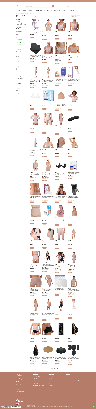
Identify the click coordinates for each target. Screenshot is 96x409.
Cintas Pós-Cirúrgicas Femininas (21, 23)
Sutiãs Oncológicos (19, 27)
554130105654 (18, 387)
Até (21, 95)
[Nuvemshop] (31, 405)
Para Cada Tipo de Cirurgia (21, 10)
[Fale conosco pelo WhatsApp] (94, 407)
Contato (50, 390)
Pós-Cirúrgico (30, 10)
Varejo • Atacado (82, 1)
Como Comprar (51, 380)
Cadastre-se (70, 6)
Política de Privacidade (53, 388)
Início (17, 13)
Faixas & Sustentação (19, 28)
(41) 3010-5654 (18, 389)
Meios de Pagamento (52, 376)
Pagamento (51, 385)
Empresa (50, 378)
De (16, 95)
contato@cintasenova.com (20, 391)
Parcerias (50, 387)
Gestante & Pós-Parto (48, 10)
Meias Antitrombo (19, 31)
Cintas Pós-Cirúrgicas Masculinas (21, 24)
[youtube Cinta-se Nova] (20, 384)
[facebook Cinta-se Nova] (18, 384)
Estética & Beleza (56, 10)
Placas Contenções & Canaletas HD (21, 30)
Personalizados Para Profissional (67, 10)
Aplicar (27, 97)
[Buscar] (53, 6)
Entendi (10, 407)
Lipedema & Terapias (38, 10)
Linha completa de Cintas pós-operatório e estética (53, 1)
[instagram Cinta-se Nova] (16, 384)
